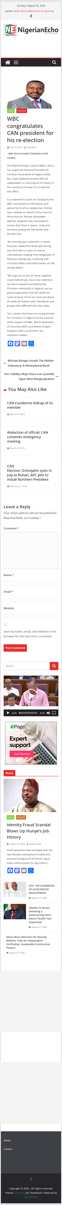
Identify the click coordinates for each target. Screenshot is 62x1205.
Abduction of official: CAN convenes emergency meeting (27, 437)
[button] (31, 696)
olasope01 (32, 147)
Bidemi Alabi (35, 843)
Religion (22, 111)
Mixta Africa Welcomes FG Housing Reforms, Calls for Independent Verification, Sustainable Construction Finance (28, 942)
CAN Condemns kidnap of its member (30, 405)
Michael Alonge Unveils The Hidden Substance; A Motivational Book (31, 363)
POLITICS (21, 817)
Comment (11, 528)
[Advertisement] (31, 1001)
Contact (8, 1149)
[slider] (28, 713)
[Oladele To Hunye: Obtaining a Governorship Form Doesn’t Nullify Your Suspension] (15, 917)
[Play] (8, 713)
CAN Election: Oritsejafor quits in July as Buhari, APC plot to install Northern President (29, 473)
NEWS (10, 111)
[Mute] (48, 713)
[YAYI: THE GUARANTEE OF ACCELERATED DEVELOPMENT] (15, 892)
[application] (31, 696)
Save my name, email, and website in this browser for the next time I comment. (30, 634)
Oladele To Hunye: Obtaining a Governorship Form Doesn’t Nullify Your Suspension (40, 915)
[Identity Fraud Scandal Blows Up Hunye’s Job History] (31, 795)
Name (9, 575)
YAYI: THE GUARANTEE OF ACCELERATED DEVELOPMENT (41, 889)
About (7, 1140)
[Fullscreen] (54, 713)
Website (9, 608)
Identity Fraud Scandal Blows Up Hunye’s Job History (29, 831)
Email (8, 592)
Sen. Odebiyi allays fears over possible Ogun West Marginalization (29, 376)
